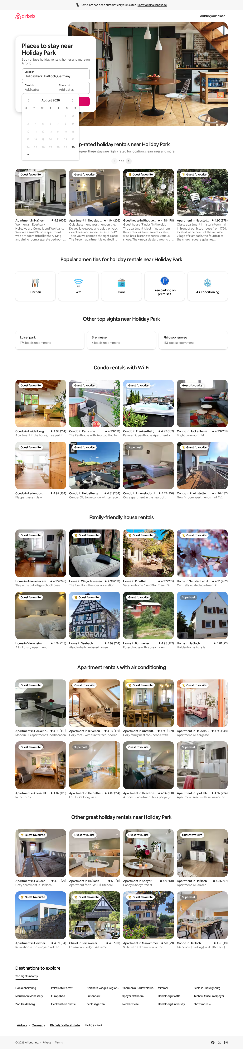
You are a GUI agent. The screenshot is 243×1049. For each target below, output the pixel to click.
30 (73, 147)
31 (28, 155)
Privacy (46, 1042)
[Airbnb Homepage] (25, 16)
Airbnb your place (212, 16)
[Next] (129, 161)
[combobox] (56, 76)
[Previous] (114, 161)
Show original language (152, 5)
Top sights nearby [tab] (26, 976)
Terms (59, 1042)
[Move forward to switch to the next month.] (72, 100)
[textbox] (39, 89)
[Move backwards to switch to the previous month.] (28, 100)
